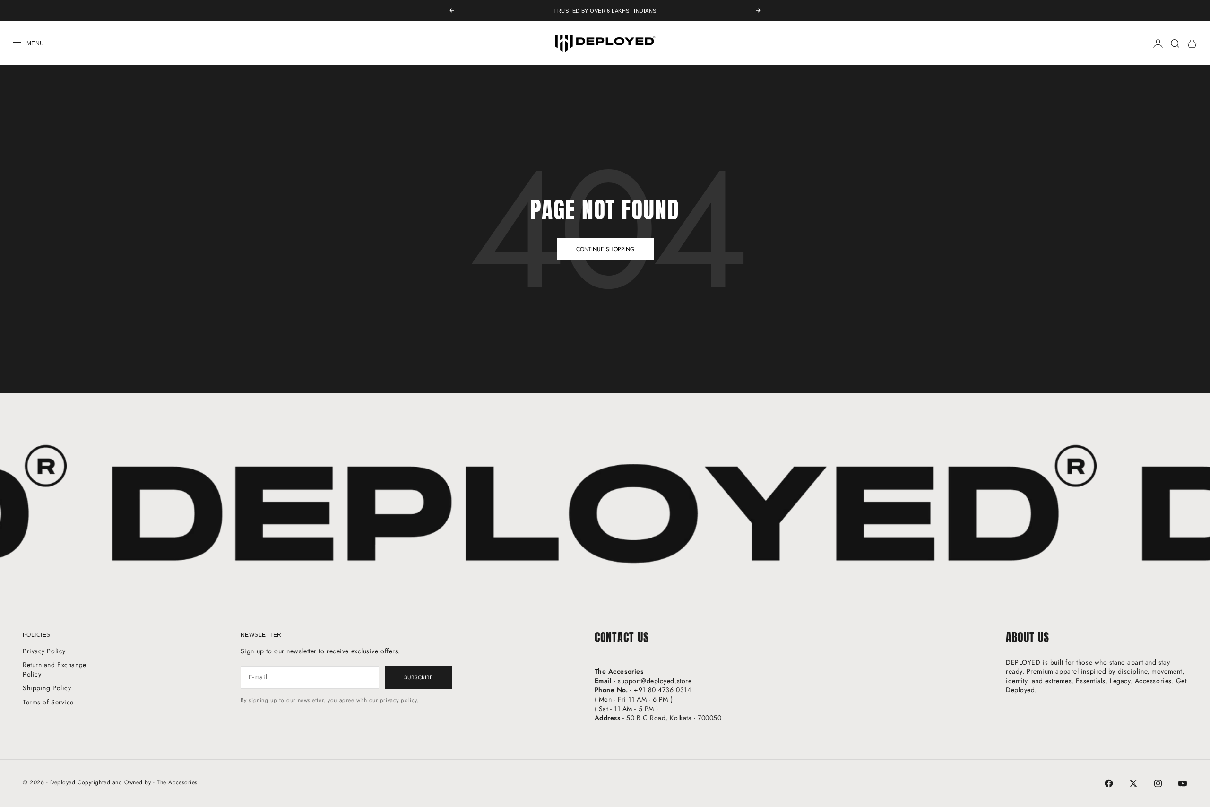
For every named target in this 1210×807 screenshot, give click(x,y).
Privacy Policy (44, 651)
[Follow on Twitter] (1133, 783)
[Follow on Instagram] (1158, 783)
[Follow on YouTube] (1182, 783)
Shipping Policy (47, 688)
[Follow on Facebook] (1109, 783)
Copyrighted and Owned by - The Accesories (138, 782)
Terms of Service (48, 702)
